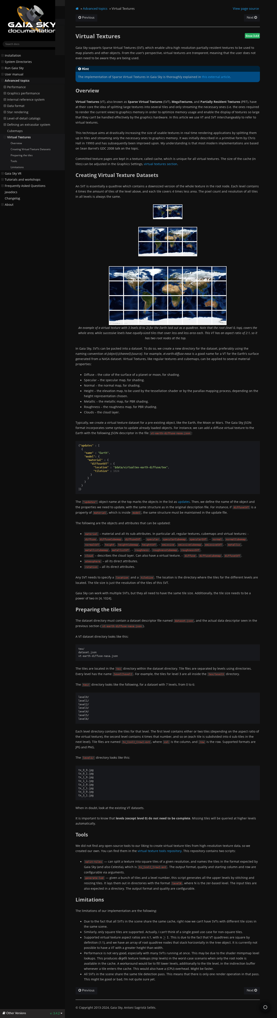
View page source (246, 8)
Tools (14, 161)
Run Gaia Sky (14, 68)
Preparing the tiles (22, 155)
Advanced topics (17, 81)
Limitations (17, 167)
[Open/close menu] (2, 55)
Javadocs (11, 192)
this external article (216, 77)
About (9, 205)
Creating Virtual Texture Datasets (31, 149)
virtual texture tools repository (160, 851)
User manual (14, 74)
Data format (15, 106)
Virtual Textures (19, 137)
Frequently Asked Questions (25, 186)
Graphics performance (23, 93)
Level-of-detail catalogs (23, 118)
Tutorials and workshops (22, 180)
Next (250, 17)
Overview (16, 143)
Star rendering (17, 112)
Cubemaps (15, 131)
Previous (88, 17)
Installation (13, 55)
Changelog (12, 198)
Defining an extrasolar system (28, 125)
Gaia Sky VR (13, 173)
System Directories (18, 62)
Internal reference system (26, 100)
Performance (16, 87)
